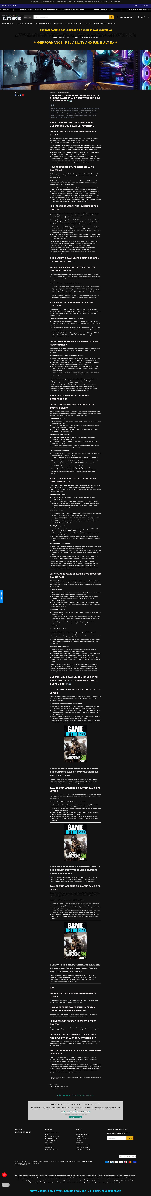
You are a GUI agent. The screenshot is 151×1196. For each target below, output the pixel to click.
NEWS (74, 1161)
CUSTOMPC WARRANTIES (83, 1145)
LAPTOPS (88, 23)
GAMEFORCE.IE (86, 1077)
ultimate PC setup (54, 1078)
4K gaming (56, 1077)
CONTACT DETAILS (50, 1147)
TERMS (62, 1161)
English (135, 5)
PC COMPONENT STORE (51, 1132)
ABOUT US (48, 1134)
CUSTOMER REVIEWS (51, 1138)
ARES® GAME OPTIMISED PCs (73, 23)
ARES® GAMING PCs (8, 23)
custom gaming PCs (77, 1077)
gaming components (96, 1077)
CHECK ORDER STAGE (82, 1138)
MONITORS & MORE (99, 23)
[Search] (111, 17)
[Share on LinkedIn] (20, 95)
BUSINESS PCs (58, 23)
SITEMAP (78, 1140)
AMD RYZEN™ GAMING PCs (43, 23)
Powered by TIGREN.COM (21, 1164)
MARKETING (111, 23)
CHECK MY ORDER (25, 1161)
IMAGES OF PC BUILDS (82, 1147)
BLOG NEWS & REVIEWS (51, 1149)
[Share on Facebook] (16, 95)
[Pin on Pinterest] (23, 95)
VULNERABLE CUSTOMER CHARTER (49, 1161)
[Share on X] (18, 95)
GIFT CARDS (79, 1143)
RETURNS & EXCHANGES (83, 1149)
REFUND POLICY (49, 1145)
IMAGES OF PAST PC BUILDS (84, 1161)
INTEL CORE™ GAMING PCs (24, 23)
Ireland (144, 5)
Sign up (130, 1138)
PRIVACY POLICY (49, 1143)
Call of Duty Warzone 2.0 (65, 1077)
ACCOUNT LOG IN (81, 1132)
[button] (1, 596)
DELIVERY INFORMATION (52, 1136)
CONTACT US (79, 1136)
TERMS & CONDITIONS (51, 1140)
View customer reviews (75, 1117)
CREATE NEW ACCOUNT (82, 1134)
